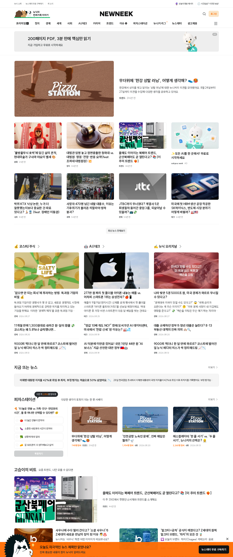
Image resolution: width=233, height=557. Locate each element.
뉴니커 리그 (160, 23)
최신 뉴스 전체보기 (116, 230)
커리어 (96, 23)
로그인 (214, 13)
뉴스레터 (176, 23)
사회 (69, 23)
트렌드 (110, 23)
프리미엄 (21, 23)
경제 (48, 23)
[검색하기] (204, 14)
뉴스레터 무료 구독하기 (34, 3)
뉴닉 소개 (17, 3)
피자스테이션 (140, 23)
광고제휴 (192, 23)
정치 (37, 23)
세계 (59, 23)
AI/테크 (82, 23)
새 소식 (50, 3)
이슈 (122, 23)
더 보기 (211, 367)
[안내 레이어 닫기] (227, 539)
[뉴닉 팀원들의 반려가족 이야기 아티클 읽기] (32, 14)
